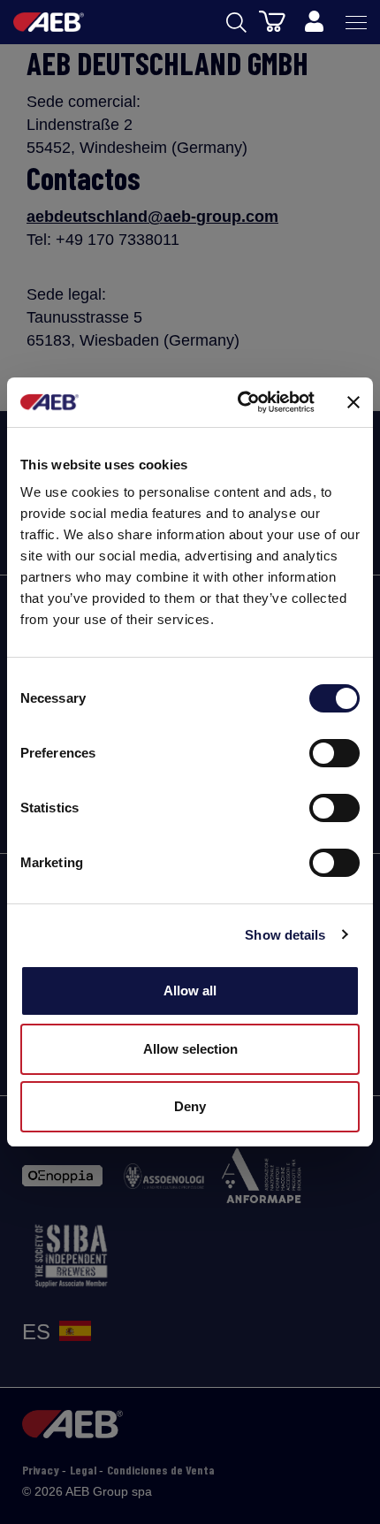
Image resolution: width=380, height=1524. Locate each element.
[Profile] (314, 22)
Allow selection (190, 1048)
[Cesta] (272, 20)
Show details (285, 934)
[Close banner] (353, 402)
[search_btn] (236, 22)
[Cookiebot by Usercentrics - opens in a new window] (239, 402)
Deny (190, 1106)
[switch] (334, 753)
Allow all (190, 990)
